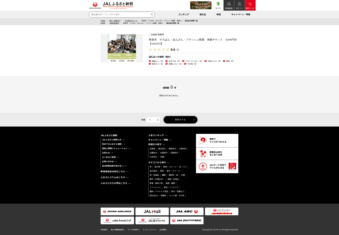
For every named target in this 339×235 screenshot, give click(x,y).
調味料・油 (173, 175)
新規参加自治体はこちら (113, 171)
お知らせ (106, 153)
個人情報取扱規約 (117, 230)
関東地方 (172, 149)
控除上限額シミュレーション (114, 148)
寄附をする (180, 120)
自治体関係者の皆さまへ (113, 166)
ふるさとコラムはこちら (113, 177)
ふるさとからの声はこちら (114, 183)
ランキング (183, 14)
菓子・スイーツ (173, 171)
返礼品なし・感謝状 (158, 195)
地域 (219, 14)
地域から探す (155, 144)
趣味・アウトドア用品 (159, 191)
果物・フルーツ (169, 167)
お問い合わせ (108, 161)
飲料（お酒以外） (157, 179)
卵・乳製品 (154, 175)
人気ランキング (156, 135)
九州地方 (153, 157)
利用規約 (104, 230)
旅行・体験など (115, 21)
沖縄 (162, 157)
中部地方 (183, 149)
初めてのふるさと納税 (112, 144)
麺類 (164, 175)
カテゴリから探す (157, 162)
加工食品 (153, 171)
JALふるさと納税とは (111, 140)
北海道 (152, 149)
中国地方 (164, 153)
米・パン (183, 167)
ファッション (155, 187)
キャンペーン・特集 (240, 14)
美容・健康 (170, 183)
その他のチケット (131, 21)
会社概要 (162, 230)
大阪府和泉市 (114, 23)
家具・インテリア (171, 187)
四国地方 (174, 153)
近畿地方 (153, 153)
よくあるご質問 (109, 157)
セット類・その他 (176, 195)
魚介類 (157, 167)
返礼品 (203, 14)
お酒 (183, 175)
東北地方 (162, 149)
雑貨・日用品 (173, 179)
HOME (103, 21)
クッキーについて (149, 230)
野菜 (162, 171)
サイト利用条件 (133, 230)
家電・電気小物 (156, 183)
